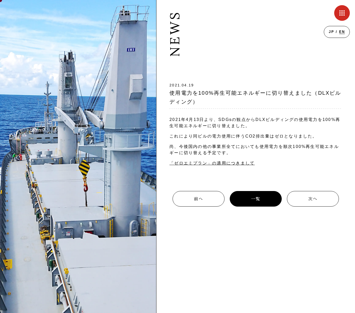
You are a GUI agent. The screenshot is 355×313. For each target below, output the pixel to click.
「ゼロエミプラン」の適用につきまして (212, 163)
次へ (313, 199)
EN (342, 32)
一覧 (255, 199)
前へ (198, 199)
